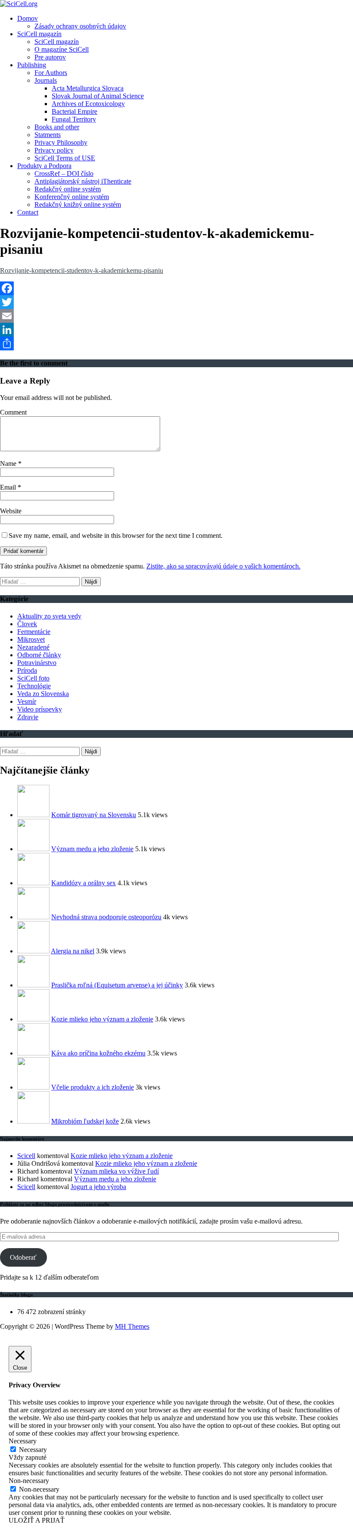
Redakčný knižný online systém (77, 204)
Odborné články (39, 655)
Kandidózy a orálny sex (83, 883)
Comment (13, 412)
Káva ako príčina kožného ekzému (98, 1053)
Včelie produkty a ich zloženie (92, 1087)
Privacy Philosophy (60, 142)
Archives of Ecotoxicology (88, 103)
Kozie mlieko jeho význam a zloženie (102, 1019)
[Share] (176, 343)
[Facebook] (176, 288)
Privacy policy (54, 150)
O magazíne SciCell (61, 49)
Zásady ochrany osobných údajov (80, 26)
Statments (47, 134)
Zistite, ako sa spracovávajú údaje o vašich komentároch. (223, 566)
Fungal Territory (74, 119)
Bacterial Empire (74, 111)
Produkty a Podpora (44, 165)
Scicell (26, 1155)
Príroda (27, 670)
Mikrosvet (31, 639)
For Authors (50, 72)
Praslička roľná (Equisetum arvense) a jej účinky (117, 985)
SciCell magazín (39, 33)
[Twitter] (176, 302)
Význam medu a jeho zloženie (92, 848)
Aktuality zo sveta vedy (49, 616)
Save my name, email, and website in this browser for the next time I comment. (116, 535)
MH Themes (132, 1326)
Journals (45, 80)
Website (11, 511)
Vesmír (26, 701)
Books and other (56, 127)
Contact (27, 212)
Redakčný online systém (67, 189)
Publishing (31, 65)
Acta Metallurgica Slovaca (88, 88)
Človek (27, 624)
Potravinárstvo (36, 662)
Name (9, 463)
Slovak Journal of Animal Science (98, 96)
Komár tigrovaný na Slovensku (93, 814)
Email (9, 487)
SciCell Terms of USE (64, 158)
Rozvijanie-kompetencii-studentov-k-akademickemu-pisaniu (81, 270)
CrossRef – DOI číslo (63, 173)
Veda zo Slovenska (43, 693)
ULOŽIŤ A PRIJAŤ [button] (37, 1520)
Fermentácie (33, 631)
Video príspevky (39, 709)
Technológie (34, 686)
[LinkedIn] (176, 330)
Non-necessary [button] (29, 1480)
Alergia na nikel (72, 951)
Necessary (33, 1449)
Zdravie (27, 717)
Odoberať (23, 1257)
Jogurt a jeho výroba (98, 1186)
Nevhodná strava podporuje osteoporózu (106, 917)
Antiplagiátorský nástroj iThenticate (82, 181)
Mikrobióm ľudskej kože (85, 1121)
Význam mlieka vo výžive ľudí (116, 1171)
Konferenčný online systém (71, 196)
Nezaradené (33, 647)
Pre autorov (50, 57)
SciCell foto (33, 678)
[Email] (176, 316)
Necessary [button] (23, 1441)
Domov (27, 18)
